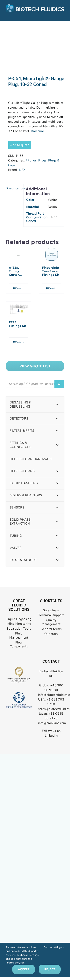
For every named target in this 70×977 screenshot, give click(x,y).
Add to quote (19, 145)
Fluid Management (18, 636)
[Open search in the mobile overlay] (35, 384)
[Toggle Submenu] (57, 405)
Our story (51, 634)
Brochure (37, 131)
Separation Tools (19, 629)
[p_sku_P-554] (35, 48)
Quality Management (51, 622)
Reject (49, 969)
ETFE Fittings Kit (17, 324)
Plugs (42, 160)
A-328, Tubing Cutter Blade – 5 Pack (16, 271)
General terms (51, 629)
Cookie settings (53, 947)
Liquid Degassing (18, 619)
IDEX (21, 170)
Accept (23, 969)
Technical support (51, 615)
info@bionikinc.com (52, 723)
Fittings (31, 160)
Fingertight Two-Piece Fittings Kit (51, 271)
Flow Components (19, 645)
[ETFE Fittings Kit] (18, 309)
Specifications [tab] (13, 188)
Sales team (51, 610)
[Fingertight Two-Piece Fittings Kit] (51, 254)
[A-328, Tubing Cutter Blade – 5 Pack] (18, 254)
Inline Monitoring (18, 624)
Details (20, 288)
